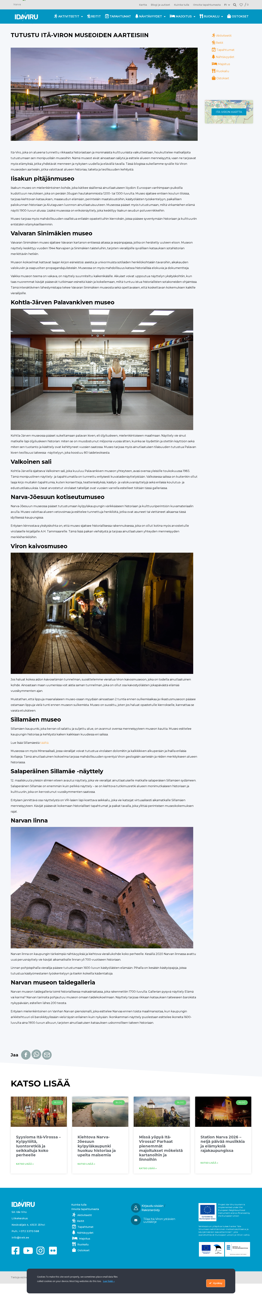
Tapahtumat (120, 16)
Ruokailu (211, 16)
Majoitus (184, 16)
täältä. (44, 742)
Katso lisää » (25, 1164)
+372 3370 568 (29, 1231)
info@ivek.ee (20, 1237)
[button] (235, 5)
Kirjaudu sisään (152, 1206)
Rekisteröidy (151, 1210)
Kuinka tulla (181, 4)
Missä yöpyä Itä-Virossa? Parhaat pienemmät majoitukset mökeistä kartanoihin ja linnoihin (161, 1148)
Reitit (96, 16)
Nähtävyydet (150, 16)
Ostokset (240, 16)
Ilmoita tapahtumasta (207, 4)
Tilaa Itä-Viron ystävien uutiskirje (159, 1220)
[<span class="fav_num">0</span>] (241, 4)
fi (225, 4)
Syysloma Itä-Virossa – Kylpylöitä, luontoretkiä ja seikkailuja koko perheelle (38, 1146)
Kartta (143, 4)
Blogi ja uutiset (160, 4)
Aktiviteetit (68, 16)
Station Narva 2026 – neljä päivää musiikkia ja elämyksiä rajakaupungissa (223, 1144)
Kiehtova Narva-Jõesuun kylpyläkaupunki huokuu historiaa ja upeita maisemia (97, 1146)
